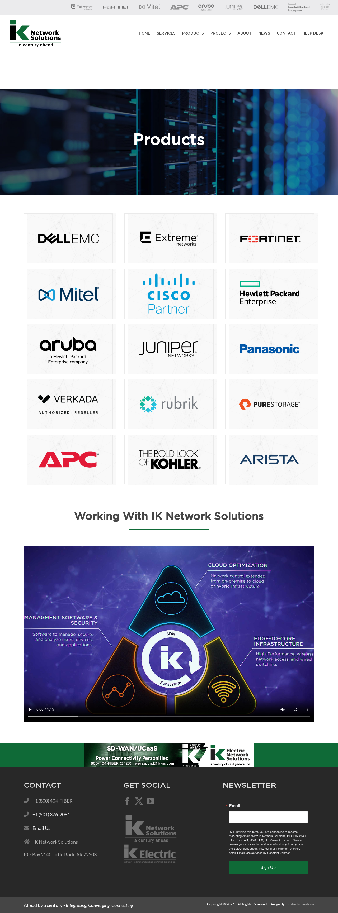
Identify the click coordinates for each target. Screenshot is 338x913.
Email (234, 806)
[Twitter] (139, 801)
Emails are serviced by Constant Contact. (263, 852)
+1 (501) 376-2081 (51, 814)
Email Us (41, 828)
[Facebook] (127, 801)
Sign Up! (268, 867)
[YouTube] (150, 801)
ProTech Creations (300, 904)
